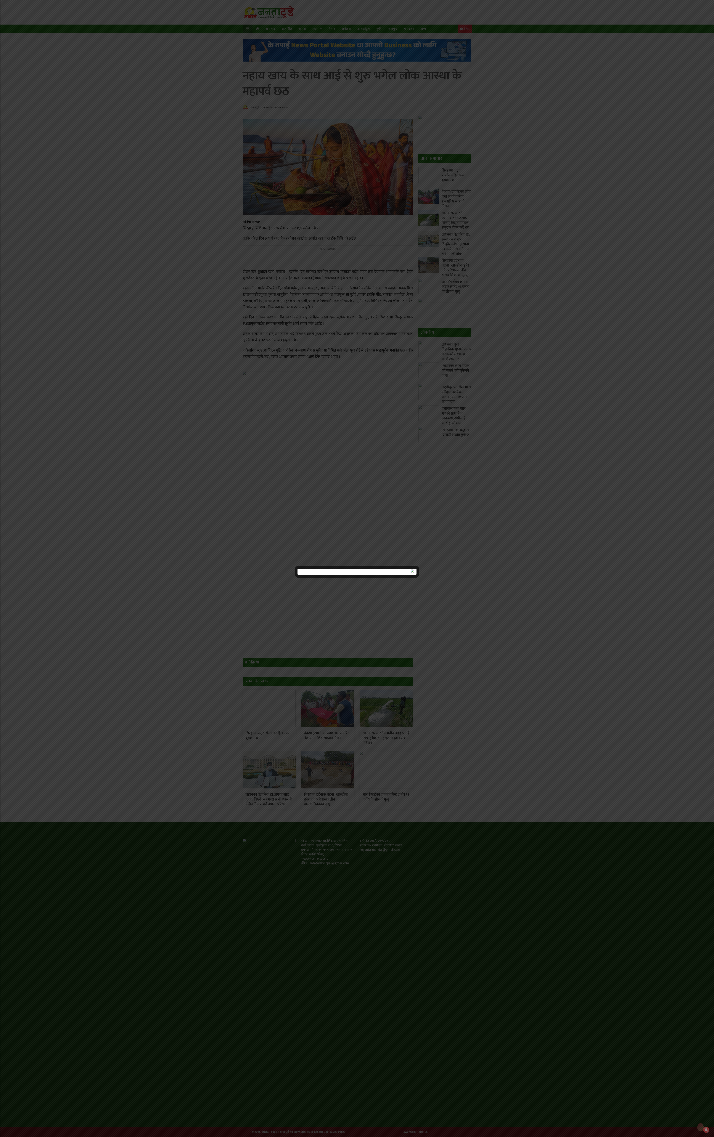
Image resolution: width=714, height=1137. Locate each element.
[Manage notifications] (706, 1130)
